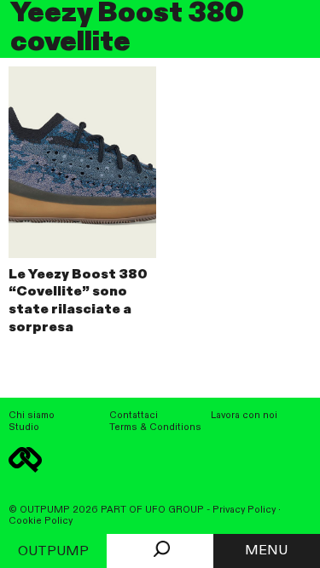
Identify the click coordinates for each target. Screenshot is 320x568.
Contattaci (133, 415)
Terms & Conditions (155, 427)
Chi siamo (32, 415)
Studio (24, 427)
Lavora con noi (244, 415)
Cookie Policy (41, 521)
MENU (266, 551)
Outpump (53, 552)
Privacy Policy (244, 510)
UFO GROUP (174, 510)
